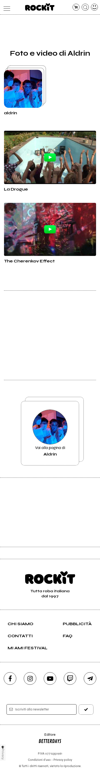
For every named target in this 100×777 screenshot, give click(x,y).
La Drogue (16, 189)
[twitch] (70, 678)
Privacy (3, 754)
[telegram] (90, 678)
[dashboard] (94, 7)
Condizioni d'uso (39, 759)
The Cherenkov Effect (29, 261)
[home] (40, 7)
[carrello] (76, 7)
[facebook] (10, 678)
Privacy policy (62, 759)
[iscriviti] (86, 709)
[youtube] (50, 678)
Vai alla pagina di (50, 451)
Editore (47, 737)
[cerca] (85, 7)
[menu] (5, 7)
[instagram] (30, 678)
